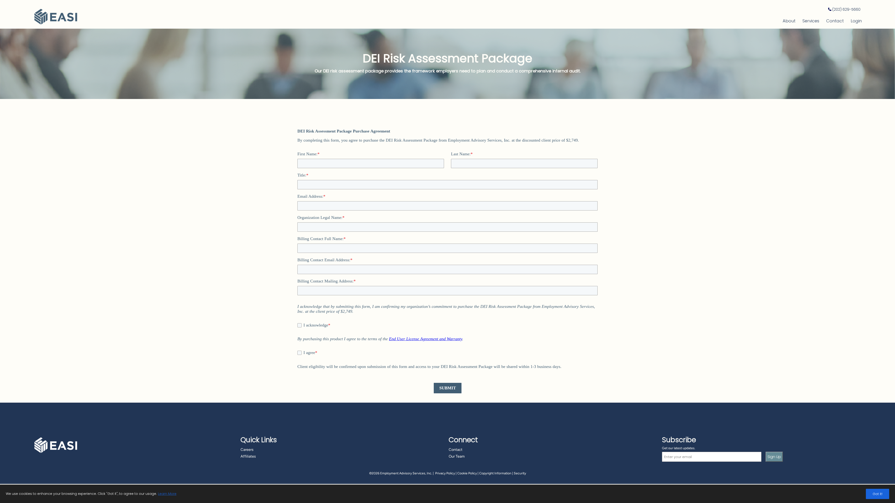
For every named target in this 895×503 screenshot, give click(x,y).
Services (810, 21)
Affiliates (248, 456)
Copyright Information (495, 473)
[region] (447, 494)
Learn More (167, 493)
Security (520, 473)
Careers (247, 449)
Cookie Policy (467, 473)
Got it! (877, 494)
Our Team (457, 456)
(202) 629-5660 (846, 9)
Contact (835, 21)
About (789, 21)
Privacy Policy (445, 473)
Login (856, 21)
